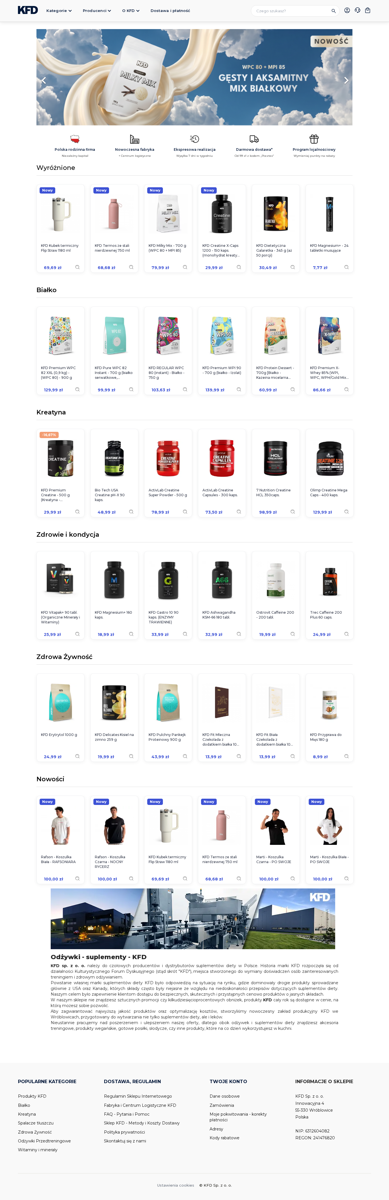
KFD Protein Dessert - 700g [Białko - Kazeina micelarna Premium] (275, 373)
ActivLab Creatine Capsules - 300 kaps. (220, 492)
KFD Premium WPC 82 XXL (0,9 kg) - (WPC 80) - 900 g (58, 373)
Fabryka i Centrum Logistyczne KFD (140, 1105)
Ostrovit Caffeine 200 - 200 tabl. (275, 614)
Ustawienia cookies (175, 1185)
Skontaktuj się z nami (125, 1141)
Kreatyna (51, 412)
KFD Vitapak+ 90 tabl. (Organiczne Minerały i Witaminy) (60, 617)
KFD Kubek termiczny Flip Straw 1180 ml (60, 248)
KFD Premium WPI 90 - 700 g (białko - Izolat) (221, 370)
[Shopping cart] (367, 10)
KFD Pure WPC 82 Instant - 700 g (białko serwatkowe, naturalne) (114, 373)
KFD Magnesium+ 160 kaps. (113, 614)
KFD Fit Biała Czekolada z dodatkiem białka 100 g (274, 740)
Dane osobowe (225, 1096)
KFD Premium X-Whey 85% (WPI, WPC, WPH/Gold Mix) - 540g (328, 373)
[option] (194, 77)
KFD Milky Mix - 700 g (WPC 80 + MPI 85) (167, 248)
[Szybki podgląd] (77, 267)
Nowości (50, 779)
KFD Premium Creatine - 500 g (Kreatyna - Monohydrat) (55, 495)
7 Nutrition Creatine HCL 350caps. (273, 492)
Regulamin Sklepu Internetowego (138, 1096)
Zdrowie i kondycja (67, 535)
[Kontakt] (357, 10)
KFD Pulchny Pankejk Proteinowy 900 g (167, 737)
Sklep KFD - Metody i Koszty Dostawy (142, 1123)
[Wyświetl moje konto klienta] (347, 10)
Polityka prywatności (124, 1132)
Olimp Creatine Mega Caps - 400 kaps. (328, 492)
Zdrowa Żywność (64, 657)
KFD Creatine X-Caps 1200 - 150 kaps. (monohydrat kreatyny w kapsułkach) (221, 250)
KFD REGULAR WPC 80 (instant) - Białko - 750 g (167, 373)
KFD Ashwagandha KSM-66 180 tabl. (219, 614)
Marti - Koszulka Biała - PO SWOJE (329, 859)
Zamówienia (222, 1105)
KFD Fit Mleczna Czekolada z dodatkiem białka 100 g (220, 740)
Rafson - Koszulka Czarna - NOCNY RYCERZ (110, 862)
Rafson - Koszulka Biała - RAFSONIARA (58, 859)
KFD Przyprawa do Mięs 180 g (326, 737)
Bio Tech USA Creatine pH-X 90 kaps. (110, 495)
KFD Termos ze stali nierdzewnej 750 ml (112, 248)
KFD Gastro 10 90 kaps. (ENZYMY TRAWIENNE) (164, 617)
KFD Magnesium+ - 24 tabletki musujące (329, 248)
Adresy (216, 1129)
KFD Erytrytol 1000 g (59, 735)
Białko (46, 290)
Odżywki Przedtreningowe (44, 1141)
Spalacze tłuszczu (36, 1123)
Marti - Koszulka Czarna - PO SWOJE (273, 859)
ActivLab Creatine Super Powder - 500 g (168, 492)
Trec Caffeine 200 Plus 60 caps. (326, 614)
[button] (60, 77)
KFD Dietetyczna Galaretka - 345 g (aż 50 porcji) (274, 250)
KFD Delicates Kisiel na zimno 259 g (114, 737)
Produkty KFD (32, 1096)
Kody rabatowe (224, 1137)
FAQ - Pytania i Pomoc (127, 1114)
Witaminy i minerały (38, 1149)
